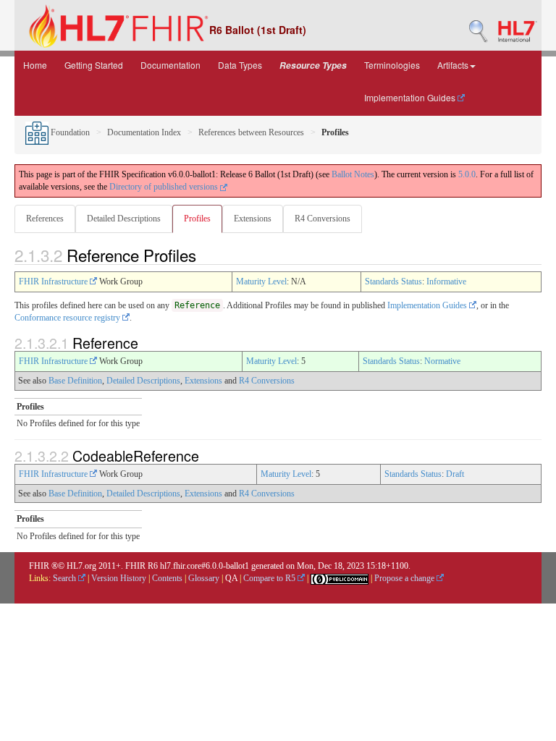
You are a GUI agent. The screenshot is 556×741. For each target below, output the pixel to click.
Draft (455, 474)
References (45, 218)
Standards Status (393, 281)
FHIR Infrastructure (54, 281)
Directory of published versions (164, 187)
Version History (118, 578)
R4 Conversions (322, 218)
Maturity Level (261, 281)
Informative (446, 281)
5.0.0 (467, 174)
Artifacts (452, 65)
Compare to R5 (270, 578)
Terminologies (392, 65)
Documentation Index (144, 132)
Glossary (203, 578)
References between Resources (251, 132)
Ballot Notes (353, 174)
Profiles (197, 218)
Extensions (252, 218)
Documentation (170, 65)
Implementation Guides (411, 97)
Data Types (240, 65)
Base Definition (75, 381)
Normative (442, 361)
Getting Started (93, 65)
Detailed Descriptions (124, 218)
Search (65, 578)
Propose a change (405, 578)
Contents (167, 578)
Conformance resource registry (68, 318)
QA (231, 578)
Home (35, 65)
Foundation (69, 132)
